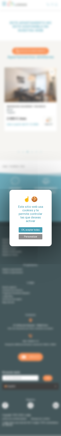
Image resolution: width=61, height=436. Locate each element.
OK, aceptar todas (30, 229)
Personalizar (30, 236)
